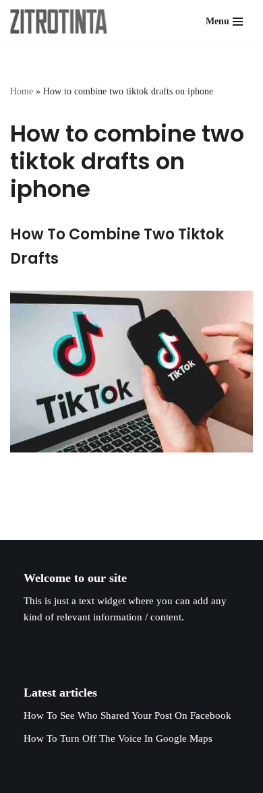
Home (21, 91)
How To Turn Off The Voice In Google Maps (118, 738)
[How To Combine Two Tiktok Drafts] (131, 371)
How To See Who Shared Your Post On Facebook (127, 715)
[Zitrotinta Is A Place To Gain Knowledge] (62, 21)
